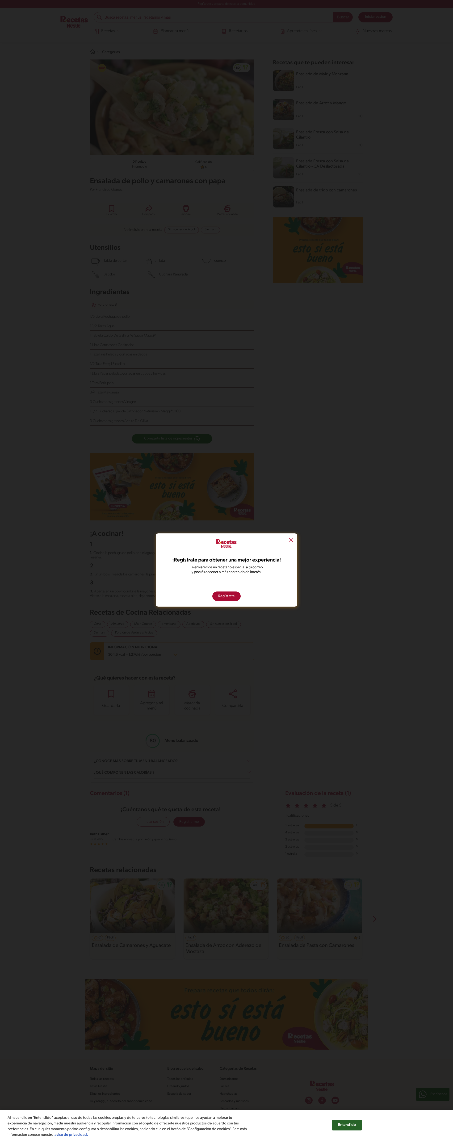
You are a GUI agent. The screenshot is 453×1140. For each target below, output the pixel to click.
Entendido (347, 1125)
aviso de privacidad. (71, 1135)
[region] (226, 1125)
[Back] (291, 540)
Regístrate (226, 596)
